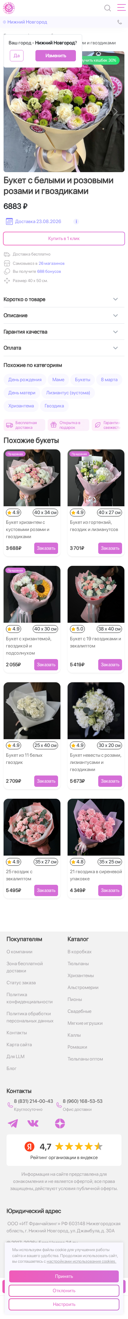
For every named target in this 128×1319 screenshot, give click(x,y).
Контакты (17, 1032)
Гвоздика (54, 406)
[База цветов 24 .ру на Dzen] (60, 1123)
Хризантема (21, 406)
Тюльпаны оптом (85, 1059)
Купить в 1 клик (64, 238)
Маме (58, 379)
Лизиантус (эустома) (68, 392)
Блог (12, 1068)
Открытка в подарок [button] (70, 425)
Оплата (12, 348)
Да (17, 55)
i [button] (76, 221)
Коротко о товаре (24, 299)
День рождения (25, 379)
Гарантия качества (25, 331)
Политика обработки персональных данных (30, 1017)
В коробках (80, 951)
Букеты (82, 379)
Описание (15, 315)
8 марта (109, 379)
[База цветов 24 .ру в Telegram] (13, 1123)
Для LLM (15, 1056)
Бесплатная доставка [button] (26, 425)
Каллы (74, 1035)
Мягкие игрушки (85, 1023)
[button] (48, 271)
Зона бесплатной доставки (25, 967)
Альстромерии (83, 987)
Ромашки (77, 1047)
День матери (21, 392)
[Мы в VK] (33, 1123)
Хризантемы (81, 975)
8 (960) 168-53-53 (82, 1101)
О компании (19, 951)
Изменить (56, 55)
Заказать (46, 548)
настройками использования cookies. (81, 1261)
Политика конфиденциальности (30, 998)
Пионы (75, 999)
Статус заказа (21, 982)
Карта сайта (19, 1044)
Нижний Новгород (27, 22)
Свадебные (79, 1011)
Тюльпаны (78, 963)
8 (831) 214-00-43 (33, 1101)
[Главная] (9, 8)
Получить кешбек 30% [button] (95, 60)
